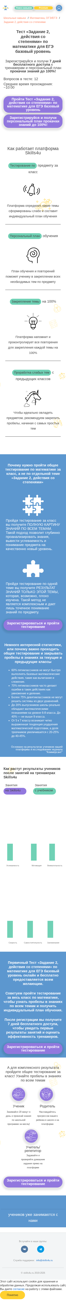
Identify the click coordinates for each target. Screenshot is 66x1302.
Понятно (12, 1295)
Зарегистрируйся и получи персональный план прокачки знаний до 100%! (33, 121)
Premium (43, 8)
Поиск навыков (24, 8)
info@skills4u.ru (44, 1260)
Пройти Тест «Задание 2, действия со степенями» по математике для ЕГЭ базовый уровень (33, 104)
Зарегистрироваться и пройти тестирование (33, 625)
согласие (19, 1289)
